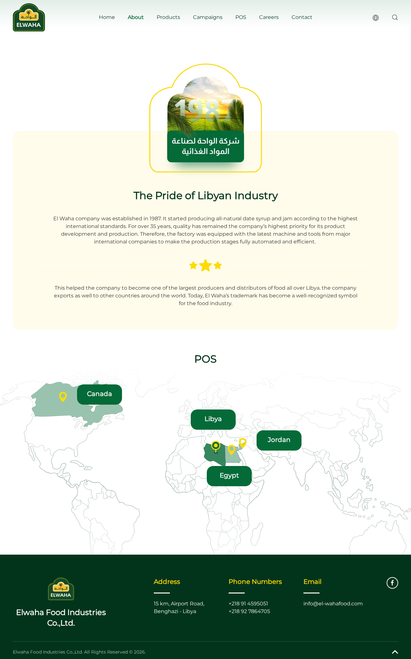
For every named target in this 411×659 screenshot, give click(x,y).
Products (168, 17)
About (136, 17)
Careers (269, 17)
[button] (395, 17)
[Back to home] (29, 17)
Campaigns (208, 17)
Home (107, 17)
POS (240, 17)
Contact (302, 17)
